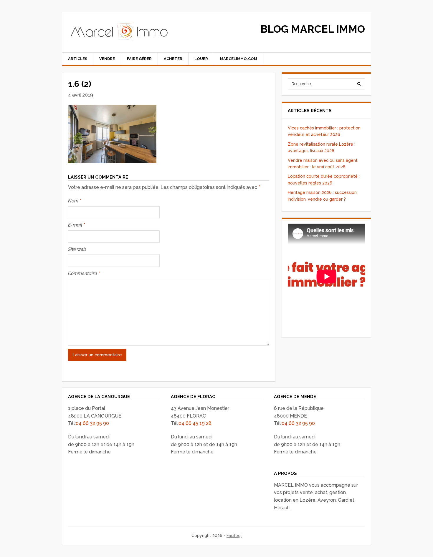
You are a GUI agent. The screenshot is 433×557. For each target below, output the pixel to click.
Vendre (107, 58)
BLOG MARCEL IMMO (312, 29)
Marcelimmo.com (238, 58)
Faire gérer (139, 58)
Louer (201, 58)
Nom (74, 201)
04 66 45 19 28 (195, 423)
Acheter (173, 58)
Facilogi (234, 535)
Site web (77, 249)
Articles (77, 58)
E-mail (76, 225)
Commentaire (84, 273)
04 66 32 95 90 (92, 423)
